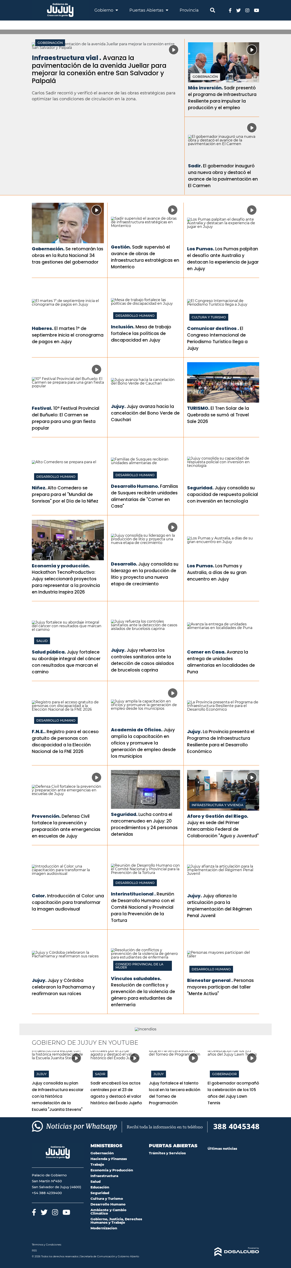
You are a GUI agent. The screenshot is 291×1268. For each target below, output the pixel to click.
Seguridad (99, 1193)
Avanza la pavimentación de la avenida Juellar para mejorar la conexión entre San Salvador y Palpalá (99, 69)
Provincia (189, 10)
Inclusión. (123, 327)
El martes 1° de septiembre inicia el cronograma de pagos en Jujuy (67, 335)
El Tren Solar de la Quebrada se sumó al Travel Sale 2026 (218, 415)
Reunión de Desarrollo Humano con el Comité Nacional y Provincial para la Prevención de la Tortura (143, 907)
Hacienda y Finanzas (108, 1159)
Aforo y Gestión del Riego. (217, 816)
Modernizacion (103, 1228)
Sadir (100, 1074)
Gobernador (224, 1074)
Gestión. (121, 247)
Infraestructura (104, 1176)
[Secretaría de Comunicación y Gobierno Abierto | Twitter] (238, 10)
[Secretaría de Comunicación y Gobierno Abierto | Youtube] (256, 10)
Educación (99, 1187)
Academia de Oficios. (137, 730)
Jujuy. (118, 406)
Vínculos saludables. (136, 978)
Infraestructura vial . (66, 57)
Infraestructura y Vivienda (217, 805)
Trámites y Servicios (167, 1153)
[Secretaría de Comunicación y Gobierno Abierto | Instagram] (247, 10)
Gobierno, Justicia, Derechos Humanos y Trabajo (116, 1221)
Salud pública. (49, 652)
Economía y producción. (61, 566)
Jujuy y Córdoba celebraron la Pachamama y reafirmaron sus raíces (63, 987)
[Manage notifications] (280, 1258)
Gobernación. (48, 249)
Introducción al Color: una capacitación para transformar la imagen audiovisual (68, 902)
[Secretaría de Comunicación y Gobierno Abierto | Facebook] (230, 10)
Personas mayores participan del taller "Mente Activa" (220, 987)
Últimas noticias (222, 1148)
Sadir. (195, 166)
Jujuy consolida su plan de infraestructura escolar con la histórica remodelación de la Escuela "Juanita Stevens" (57, 1096)
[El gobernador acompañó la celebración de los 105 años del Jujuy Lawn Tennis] (233, 1065)
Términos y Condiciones (46, 1244)
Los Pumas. (200, 249)
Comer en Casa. (206, 652)
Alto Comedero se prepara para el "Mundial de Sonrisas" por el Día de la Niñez (65, 494)
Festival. (42, 408)
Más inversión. (205, 88)
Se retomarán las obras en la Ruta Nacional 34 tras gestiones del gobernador (67, 255)
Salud (42, 640)
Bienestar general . (210, 980)
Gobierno (104, 10)
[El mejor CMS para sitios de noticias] (233, 1251)
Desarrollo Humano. (135, 486)
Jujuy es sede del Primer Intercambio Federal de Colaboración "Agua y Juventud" (223, 829)
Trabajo (97, 1164)
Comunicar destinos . (213, 328)
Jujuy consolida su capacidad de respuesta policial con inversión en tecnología (222, 494)
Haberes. (42, 328)
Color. (39, 896)
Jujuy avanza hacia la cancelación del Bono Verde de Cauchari (145, 413)
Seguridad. (200, 488)
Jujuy (41, 1074)
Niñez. (39, 488)
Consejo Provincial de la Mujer (139, 966)
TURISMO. (198, 408)
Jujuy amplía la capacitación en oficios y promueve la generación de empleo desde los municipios (143, 743)
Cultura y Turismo (209, 317)
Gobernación (50, 42)
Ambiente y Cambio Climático (108, 1211)
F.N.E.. (39, 731)
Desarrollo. (124, 564)
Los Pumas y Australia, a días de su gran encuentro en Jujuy (216, 572)
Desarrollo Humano (135, 315)
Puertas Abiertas (147, 10)
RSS (34, 1250)
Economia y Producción (111, 1170)
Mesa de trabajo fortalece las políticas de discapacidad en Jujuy (141, 333)
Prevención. (46, 816)
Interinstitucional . (133, 894)
